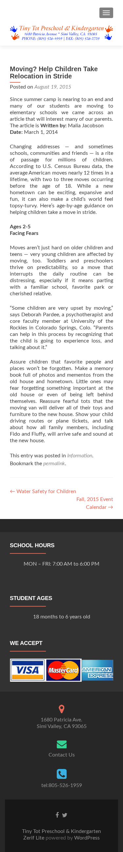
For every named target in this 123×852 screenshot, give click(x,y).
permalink (54, 463)
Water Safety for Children (43, 491)
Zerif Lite (34, 838)
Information (79, 455)
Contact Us (62, 755)
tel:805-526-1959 (61, 785)
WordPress (86, 838)
